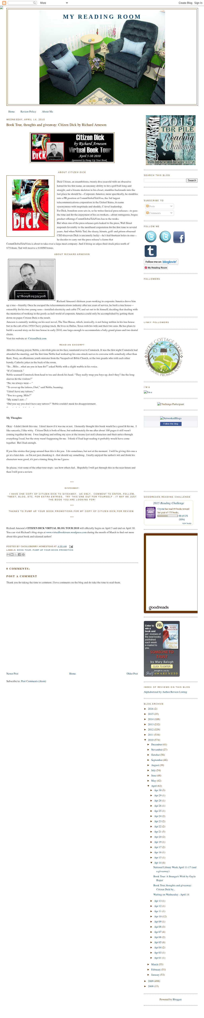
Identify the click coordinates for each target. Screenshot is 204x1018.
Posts (152, 206)
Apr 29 (158, 795)
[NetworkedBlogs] (170, 418)
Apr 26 (158, 805)
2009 (151, 981)
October (155, 754)
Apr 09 (158, 921)
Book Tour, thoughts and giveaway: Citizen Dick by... (172, 887)
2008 (151, 986)
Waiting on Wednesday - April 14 (171, 894)
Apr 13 (158, 901)
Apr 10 (158, 916)
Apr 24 (158, 816)
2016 (151, 709)
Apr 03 (158, 952)
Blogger (177, 999)
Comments (155, 213)
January (155, 974)
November (157, 749)
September (157, 760)
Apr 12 (158, 906)
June (154, 775)
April (154, 786)
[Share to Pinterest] (23, 554)
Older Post (132, 673)
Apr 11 (158, 911)
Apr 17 (158, 847)
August (155, 765)
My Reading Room (102, 16)
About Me (47, 111)
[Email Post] (71, 546)
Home (11, 111)
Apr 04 (158, 947)
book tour (24, 550)
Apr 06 (158, 937)
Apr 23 (158, 821)
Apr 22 (158, 826)
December (157, 744)
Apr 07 (158, 932)
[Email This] (8, 554)
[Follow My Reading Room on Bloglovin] (161, 263)
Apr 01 (158, 957)
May (154, 780)
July (153, 770)
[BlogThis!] (12, 554)
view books (186, 523)
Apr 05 (158, 942)
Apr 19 (158, 842)
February (156, 969)
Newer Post (12, 673)
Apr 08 (158, 926)
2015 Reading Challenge (168, 503)
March (155, 964)
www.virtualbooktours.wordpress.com (66, 532)
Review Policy (28, 111)
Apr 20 (158, 836)
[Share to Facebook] (20, 554)
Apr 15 (158, 857)
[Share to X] (16, 554)
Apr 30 (158, 790)
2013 (151, 724)
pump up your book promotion (53, 550)
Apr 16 (158, 852)
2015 (151, 714)
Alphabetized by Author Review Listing (165, 692)
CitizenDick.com (37, 338)
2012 (151, 729)
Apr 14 (158, 862)
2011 (151, 734)
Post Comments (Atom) (33, 681)
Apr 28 (158, 800)
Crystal (161, 508)
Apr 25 (158, 811)
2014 (151, 719)
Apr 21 (158, 831)
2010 (151, 740)
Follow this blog (170, 424)
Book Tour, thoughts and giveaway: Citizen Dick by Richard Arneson (56, 124)
